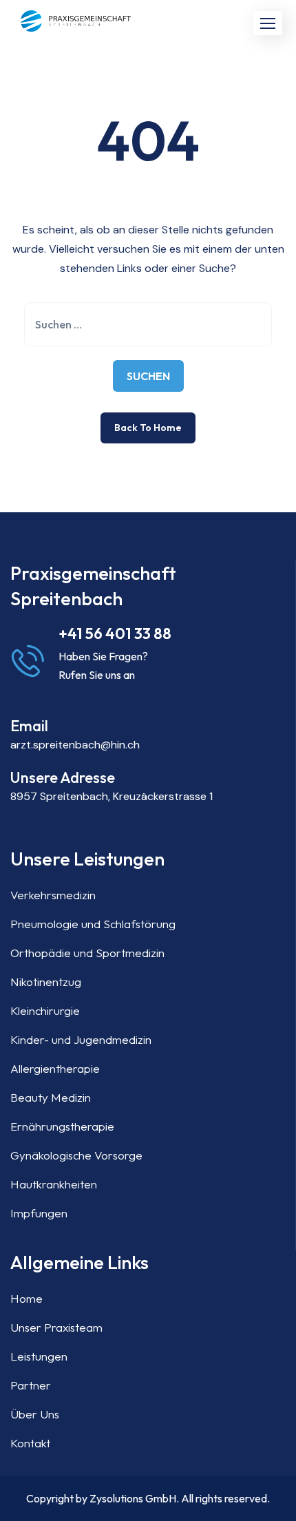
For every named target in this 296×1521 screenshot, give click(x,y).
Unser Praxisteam (56, 1327)
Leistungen (38, 1356)
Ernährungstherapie (62, 1126)
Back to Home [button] (148, 427)
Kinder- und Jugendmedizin (80, 1039)
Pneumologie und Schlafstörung (93, 923)
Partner (30, 1385)
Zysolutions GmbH (132, 1498)
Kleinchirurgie (45, 1010)
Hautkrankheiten (53, 1184)
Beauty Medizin (50, 1097)
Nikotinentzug (45, 981)
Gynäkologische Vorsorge (76, 1155)
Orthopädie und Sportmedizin (87, 952)
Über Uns (34, 1414)
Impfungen (38, 1213)
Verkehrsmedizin (53, 895)
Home (26, 1298)
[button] (267, 23)
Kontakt (30, 1443)
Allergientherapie (55, 1068)
